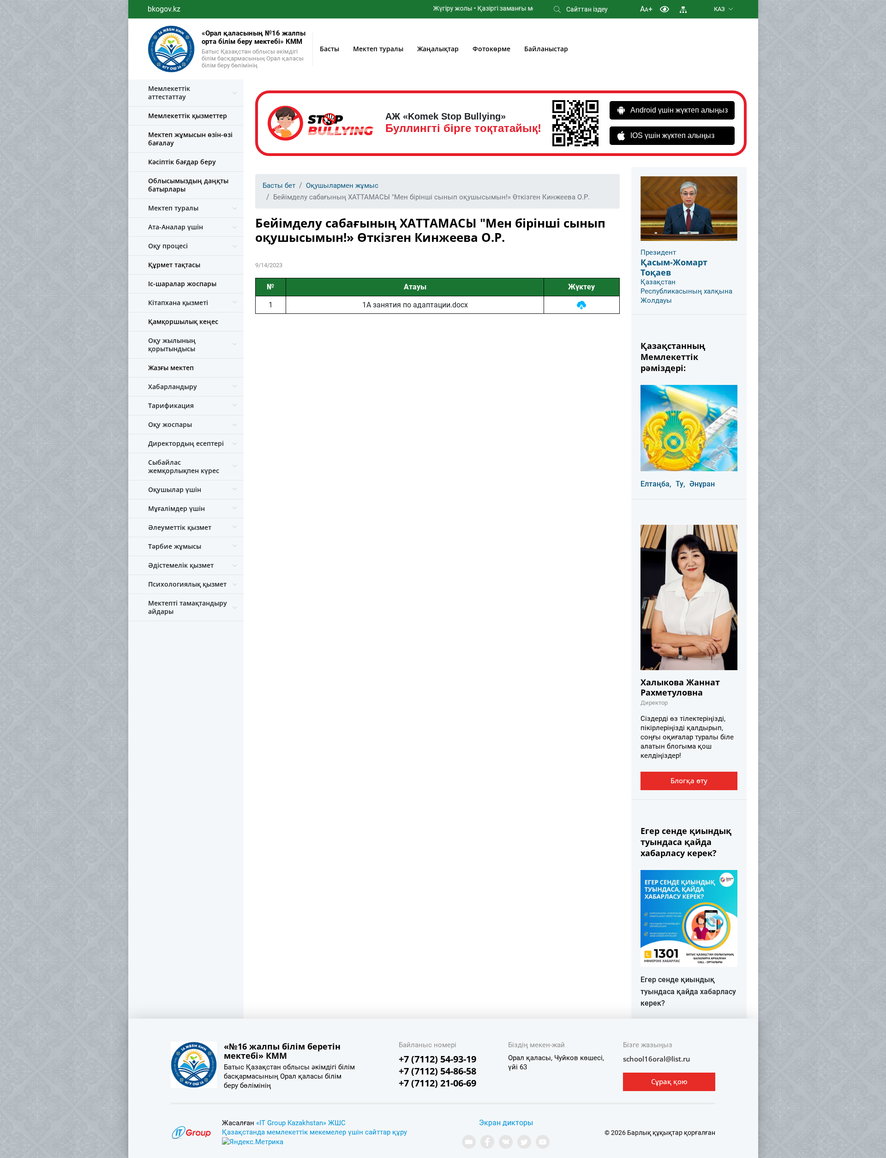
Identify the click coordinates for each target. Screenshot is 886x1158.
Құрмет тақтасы (174, 264)
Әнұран (702, 484)
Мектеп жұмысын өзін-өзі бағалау (190, 138)
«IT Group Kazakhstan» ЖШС (301, 1123)
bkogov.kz (164, 9)
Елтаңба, (656, 484)
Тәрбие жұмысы (174, 546)
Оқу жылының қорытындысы (172, 344)
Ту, (680, 484)
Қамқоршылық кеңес (183, 321)
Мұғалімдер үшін (176, 508)
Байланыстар (546, 48)
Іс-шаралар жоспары (182, 283)
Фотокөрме (491, 48)
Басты (329, 48)
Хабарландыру (172, 386)
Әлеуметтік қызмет (179, 527)
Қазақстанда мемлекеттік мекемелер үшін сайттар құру (314, 1132)
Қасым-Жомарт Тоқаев (674, 267)
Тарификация (171, 405)
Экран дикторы (506, 1122)
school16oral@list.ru (656, 1058)
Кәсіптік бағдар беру (182, 161)
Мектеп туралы (378, 48)
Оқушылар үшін (174, 489)
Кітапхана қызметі (178, 302)
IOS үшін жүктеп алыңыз (672, 135)
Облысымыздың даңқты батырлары (188, 184)
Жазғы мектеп (171, 367)
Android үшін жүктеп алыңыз (679, 110)
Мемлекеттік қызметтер (187, 115)
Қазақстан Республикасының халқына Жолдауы (686, 291)
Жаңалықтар (438, 48)
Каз (719, 9)
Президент (658, 252)
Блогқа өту (688, 780)
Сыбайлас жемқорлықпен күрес (183, 466)
